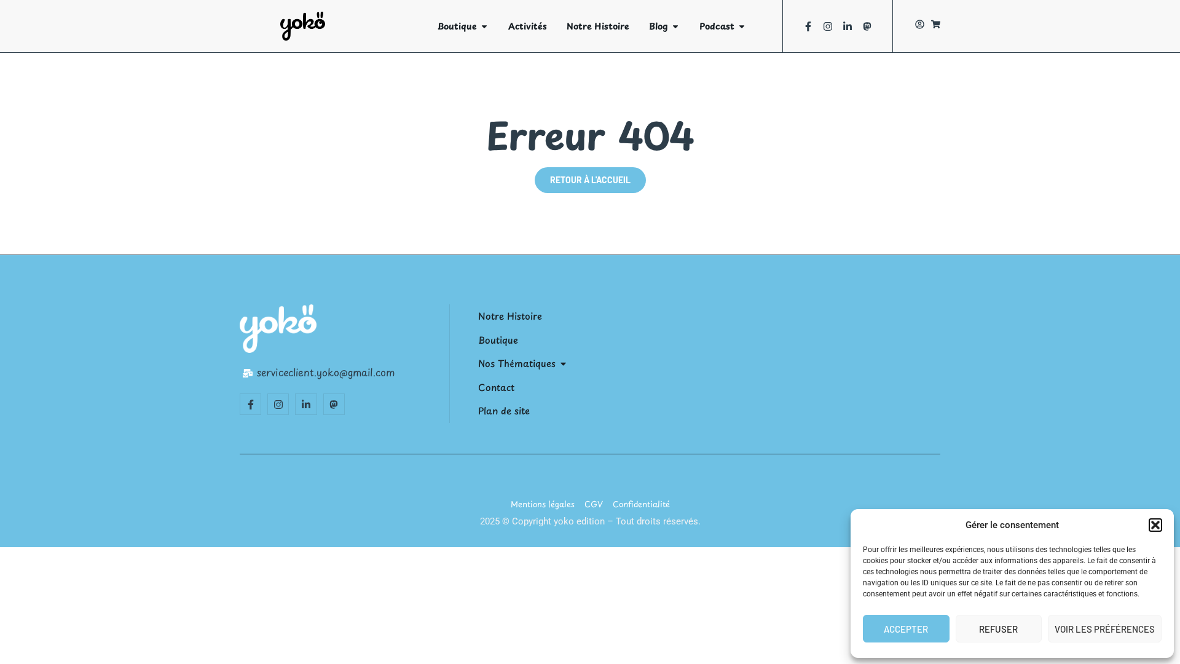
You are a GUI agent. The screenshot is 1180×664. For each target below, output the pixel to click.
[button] (1155, 525)
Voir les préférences (1105, 628)
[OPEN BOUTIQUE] (484, 26)
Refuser (998, 628)
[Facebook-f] (808, 26)
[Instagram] (828, 26)
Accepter (906, 628)
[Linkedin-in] (847, 26)
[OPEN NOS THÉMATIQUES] (563, 364)
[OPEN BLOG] (675, 26)
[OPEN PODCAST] (742, 26)
